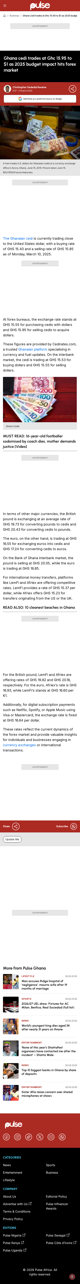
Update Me (12, 839)
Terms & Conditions (16, 1211)
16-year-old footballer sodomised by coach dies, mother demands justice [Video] (39, 441)
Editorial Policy (56, 1196)
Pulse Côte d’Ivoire (59, 1243)
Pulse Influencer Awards (57, 1206)
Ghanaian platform (32, 349)
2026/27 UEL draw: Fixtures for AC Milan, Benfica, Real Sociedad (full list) (48, 1005)
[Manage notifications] (72, 1277)
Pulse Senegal (55, 1235)
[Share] (72, 89)
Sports (26, 998)
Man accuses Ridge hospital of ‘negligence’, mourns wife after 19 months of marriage (44, 984)
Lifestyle (28, 976)
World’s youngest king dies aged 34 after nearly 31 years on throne (46, 1027)
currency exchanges (19, 745)
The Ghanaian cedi (18, 238)
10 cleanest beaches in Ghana (50, 607)
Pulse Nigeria (12, 1235)
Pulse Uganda (12, 1250)
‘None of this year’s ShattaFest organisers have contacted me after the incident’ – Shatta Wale (49, 1051)
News (25, 1020)
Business (14, 15)
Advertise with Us (15, 1204)
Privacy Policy (13, 1219)
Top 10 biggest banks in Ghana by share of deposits (49, 1072)
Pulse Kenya (11, 1243)
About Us (9, 1196)
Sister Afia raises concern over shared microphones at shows (47, 1093)
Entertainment (32, 1042)
